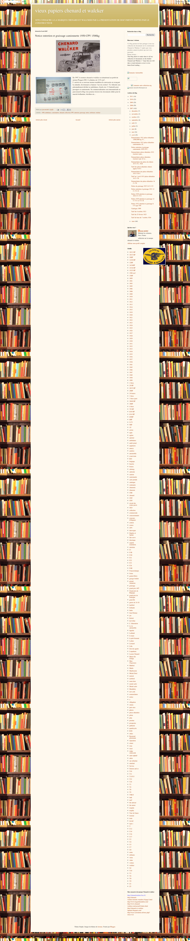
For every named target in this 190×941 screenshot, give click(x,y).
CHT (130, 498)
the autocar (132, 803)
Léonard (132, 643)
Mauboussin (133, 671)
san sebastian (133, 761)
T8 (130, 789)
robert (131, 743)
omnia (131, 705)
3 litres (131, 396)
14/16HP (132, 265)
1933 (130, 349)
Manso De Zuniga (132, 658)
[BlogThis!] (64, 110)
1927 (130, 333)
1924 (130, 325)
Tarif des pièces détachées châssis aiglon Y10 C (141, 168)
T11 (130, 774)
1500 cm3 (132, 273)
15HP (131, 276)
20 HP (131, 385)
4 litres (131, 406)
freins (131, 573)
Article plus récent (41, 120)
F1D (130, 555)
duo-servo (132, 537)
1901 (130, 281)
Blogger (112, 927)
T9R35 (131, 795)
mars (133, 221)
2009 (131, 102)
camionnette (55, 113)
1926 (130, 331)
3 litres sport (133, 398)
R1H (130, 731)
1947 (130, 372)
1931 (130, 344)
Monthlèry (132, 689)
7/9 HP (131, 409)
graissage (82, 113)
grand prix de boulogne (133, 596)
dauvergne (132, 530)
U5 (130, 844)
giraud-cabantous (132, 582)
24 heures (132, 393)
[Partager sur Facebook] (68, 110)
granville (132, 600)
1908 (130, 291)
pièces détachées (134, 712)
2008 (131, 105)
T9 (130, 792)
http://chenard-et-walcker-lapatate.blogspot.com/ (135, 909)
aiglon (131, 435)
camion (131, 474)
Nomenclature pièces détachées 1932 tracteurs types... (142, 153)
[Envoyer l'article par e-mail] (57, 109)
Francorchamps (134, 571)
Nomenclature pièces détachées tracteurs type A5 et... (140, 158)
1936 (130, 357)
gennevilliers (133, 576)
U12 (130, 829)
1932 (130, 346)
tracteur (131, 816)
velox (131, 857)
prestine (131, 720)
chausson (132, 490)
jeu (130, 615)
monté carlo (133, 684)
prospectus (132, 723)
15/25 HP (132, 270)
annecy (131, 448)
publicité (132, 726)
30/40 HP (132, 401)
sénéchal (132, 763)
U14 (130, 831)
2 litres (131, 383)
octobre (134, 117)
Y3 (130, 873)
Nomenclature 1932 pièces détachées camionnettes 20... (142, 143)
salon (131, 758)
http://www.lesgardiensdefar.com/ (137, 902)
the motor (132, 805)
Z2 (130, 884)
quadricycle (133, 728)
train (130, 818)
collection (67, 113)
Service (131, 766)
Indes (131, 610)
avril (133, 135)
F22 (130, 560)
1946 (130, 370)
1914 (130, 307)
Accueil (78, 120)
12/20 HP (132, 260)
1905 (130, 286)
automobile (132, 453)
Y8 (130, 878)
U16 (130, 834)
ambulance (48, 113)
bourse (131, 466)
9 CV (131, 422)
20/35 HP (132, 388)
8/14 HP (132, 414)
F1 (130, 550)
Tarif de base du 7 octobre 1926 (141, 217)
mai (133, 132)
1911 (130, 299)
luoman (100, 927)
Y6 (130, 876)
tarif (130, 800)
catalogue (132, 482)
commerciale (133, 513)
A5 (130, 427)
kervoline (132, 621)
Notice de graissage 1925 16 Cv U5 (142, 186)
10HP (131, 257)
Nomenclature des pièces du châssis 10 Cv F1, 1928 (142, 163)
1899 (130, 278)
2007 (131, 108)
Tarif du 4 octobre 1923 (138, 211)
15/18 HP (132, 268)
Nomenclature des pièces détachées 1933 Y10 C (142, 172)
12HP (131, 262)
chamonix (132, 487)
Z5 (130, 886)
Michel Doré (133, 673)
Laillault (132, 633)
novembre (135, 114)
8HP (130, 419)
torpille (131, 810)
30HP (131, 404)
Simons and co (134, 769)
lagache (131, 630)
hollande (132, 608)
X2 (130, 868)
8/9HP (131, 417)
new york (132, 692)
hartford (131, 605)
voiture (131, 863)
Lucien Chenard (134, 654)
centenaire (132, 485)
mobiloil (132, 679)
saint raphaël (133, 755)
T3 (130, 784)
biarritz (131, 464)
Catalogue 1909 (136, 208)
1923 (130, 323)
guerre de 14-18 (134, 602)
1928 (130, 336)
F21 (130, 558)
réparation (132, 741)
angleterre (132, 446)
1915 (130, 310)
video (131, 860)
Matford (131, 665)
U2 (130, 839)
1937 (130, 359)
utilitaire (92, 113)
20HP (131, 391)
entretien (76, 113)
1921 (130, 317)
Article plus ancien (114, 120)
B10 (130, 459)
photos (131, 710)
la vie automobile (132, 627)
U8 (130, 850)
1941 (130, 364)
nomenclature (133, 694)
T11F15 (131, 776)
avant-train (132, 456)
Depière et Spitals (132, 534)
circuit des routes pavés (133, 504)
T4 (130, 787)
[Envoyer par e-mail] (62, 110)
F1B (130, 552)
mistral (131, 676)
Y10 (130, 871)
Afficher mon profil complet (136, 243)
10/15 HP (132, 255)
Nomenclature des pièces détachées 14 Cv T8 (143, 182)
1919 (130, 312)
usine (131, 852)
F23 (130, 563)
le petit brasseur (134, 638)
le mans (131, 636)
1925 (130, 328)
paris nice (132, 707)
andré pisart (133, 443)
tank (130, 797)
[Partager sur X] (66, 110)
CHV (131, 500)
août (133, 123)
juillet (134, 126)
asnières (131, 451)
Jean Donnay (133, 613)
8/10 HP (132, 412)
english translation (132, 544)
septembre (135, 120)
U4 (130, 842)
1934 (130, 351)
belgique (132, 461)
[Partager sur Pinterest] (70, 110)
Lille (130, 646)
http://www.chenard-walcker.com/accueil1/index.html (137, 905)
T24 (130, 782)
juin (133, 129)
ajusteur (131, 438)
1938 (130, 362)
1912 (130, 302)
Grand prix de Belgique (133, 592)
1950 (43, 113)
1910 (130, 296)
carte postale (133, 480)
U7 (130, 847)
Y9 (130, 881)
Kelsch (131, 618)
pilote (131, 715)
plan (130, 718)
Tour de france (134, 813)
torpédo (131, 808)
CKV (131, 508)
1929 (130, 338)
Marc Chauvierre (132, 662)
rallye (131, 733)
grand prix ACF (134, 588)
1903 (130, 283)
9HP (130, 425)
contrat (131, 523)
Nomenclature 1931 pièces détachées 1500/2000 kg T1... (142, 138)
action (131, 430)
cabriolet (132, 472)
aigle (130, 433)
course (131, 525)
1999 (130, 380)
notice (87, 113)
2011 (131, 96)
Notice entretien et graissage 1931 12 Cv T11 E (142, 190)
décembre (135, 111)
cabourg (131, 469)
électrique (132, 540)
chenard (62, 113)
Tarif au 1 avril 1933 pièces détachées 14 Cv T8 (143, 177)
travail (131, 821)
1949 (130, 375)
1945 (130, 367)
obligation (132, 702)
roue (130, 746)
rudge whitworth (132, 752)
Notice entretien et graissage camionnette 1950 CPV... (140, 148)
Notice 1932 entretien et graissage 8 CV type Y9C (142, 205)
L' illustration (133, 623)
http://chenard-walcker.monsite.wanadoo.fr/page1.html (139, 898)
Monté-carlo (133, 686)
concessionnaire (134, 515)
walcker (98, 113)
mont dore (132, 681)
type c (131, 824)
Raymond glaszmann (132, 737)
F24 (130, 565)
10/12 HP (132, 252)
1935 (130, 354)
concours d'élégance (132, 519)
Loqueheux (132, 651)
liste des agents (134, 649)
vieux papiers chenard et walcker (69, 10)
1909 (130, 294)
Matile (131, 668)
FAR (130, 568)
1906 (130, 289)
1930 (130, 341)
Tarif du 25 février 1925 (138, 214)
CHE (130, 493)
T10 (130, 771)
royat (130, 748)
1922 (130, 320)
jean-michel (144, 231)
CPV (72, 113)
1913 (130, 304)
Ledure (131, 641)
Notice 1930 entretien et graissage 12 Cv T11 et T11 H (142, 200)
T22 (130, 779)
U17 (130, 837)
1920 (130, 315)
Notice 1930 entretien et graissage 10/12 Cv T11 (141, 195)
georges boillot (134, 579)
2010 (131, 99)
